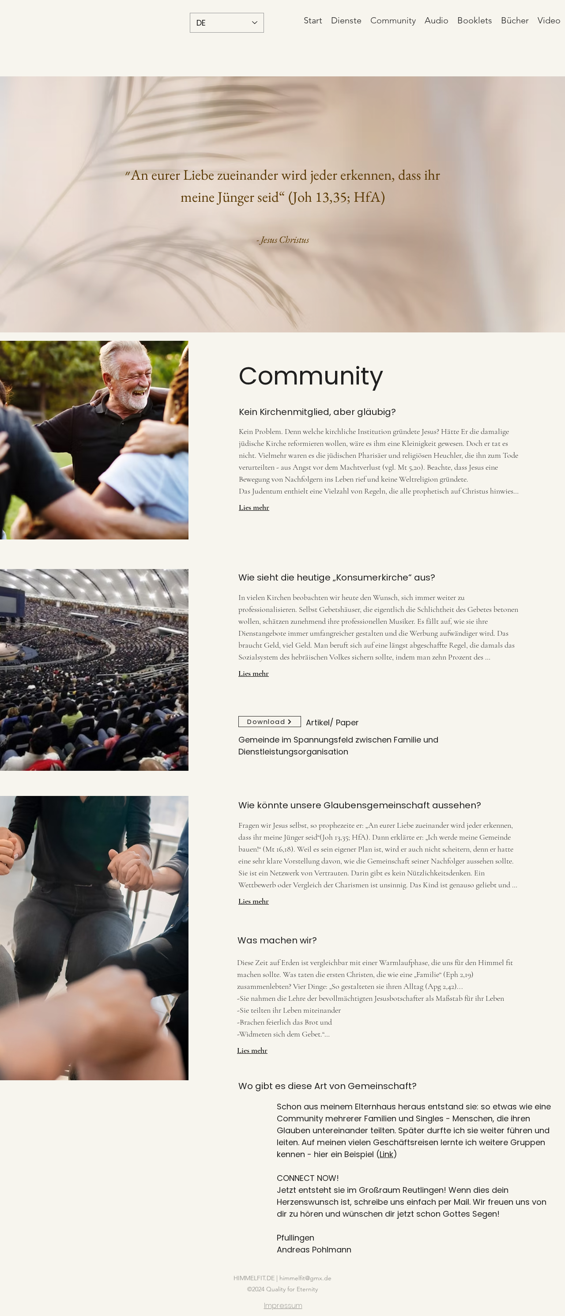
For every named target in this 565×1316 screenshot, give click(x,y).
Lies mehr (254, 507)
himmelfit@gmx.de (305, 1278)
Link (386, 1154)
